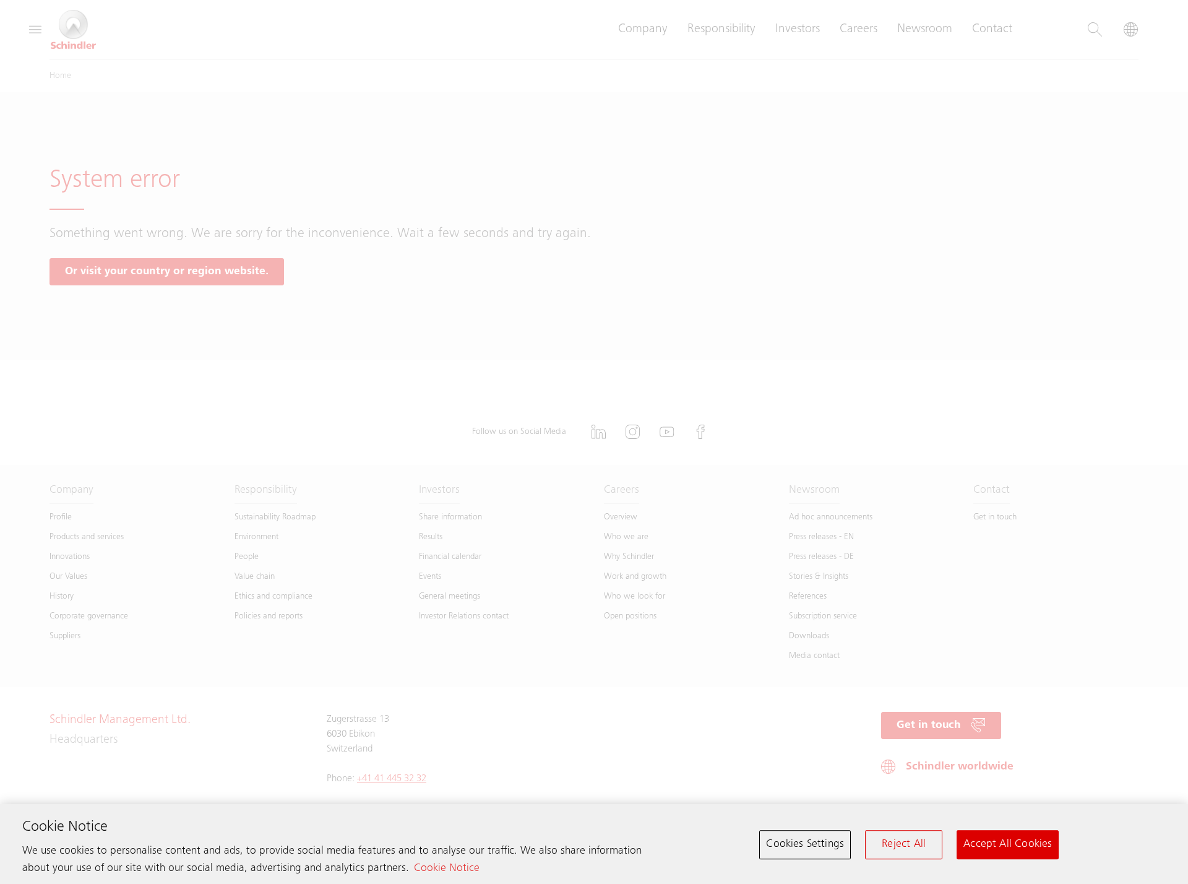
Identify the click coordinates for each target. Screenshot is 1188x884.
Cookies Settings (805, 844)
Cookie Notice (447, 868)
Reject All (904, 844)
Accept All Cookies (1007, 844)
